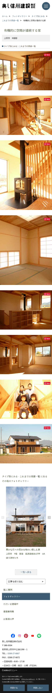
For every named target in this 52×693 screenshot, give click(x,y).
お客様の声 (8, 619)
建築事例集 (8, 611)
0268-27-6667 (14, 653)
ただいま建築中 (10, 604)
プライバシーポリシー (28, 679)
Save (48, 55)
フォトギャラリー (11, 596)
